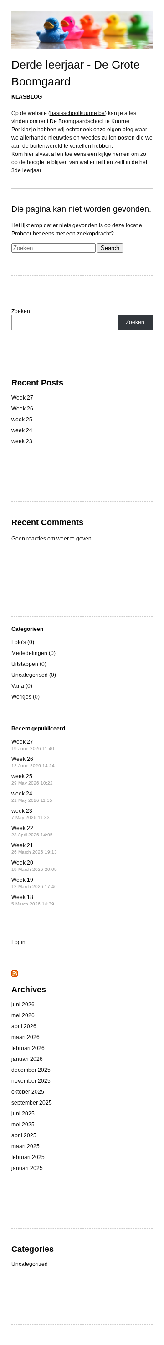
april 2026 (23, 1026)
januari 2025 (27, 1168)
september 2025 (31, 1103)
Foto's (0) (22, 642)
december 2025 (31, 1070)
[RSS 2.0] (14, 975)
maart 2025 (25, 1146)
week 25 (21, 419)
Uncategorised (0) (33, 675)
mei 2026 (23, 1015)
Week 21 (34, 848)
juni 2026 (23, 1004)
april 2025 (23, 1135)
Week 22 (32, 831)
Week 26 (22, 408)
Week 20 (34, 866)
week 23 (21, 441)
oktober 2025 (27, 1092)
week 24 (21, 430)
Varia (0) (21, 686)
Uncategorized (29, 1264)
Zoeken (20, 311)
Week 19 (34, 883)
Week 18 (32, 900)
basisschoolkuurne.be (77, 113)
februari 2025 (28, 1157)
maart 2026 (25, 1037)
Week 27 (22, 398)
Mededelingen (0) (33, 653)
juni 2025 (23, 1113)
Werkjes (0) (25, 697)
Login (18, 942)
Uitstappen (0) (28, 664)
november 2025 (31, 1081)
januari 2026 (27, 1059)
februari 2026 (28, 1048)
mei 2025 (23, 1124)
